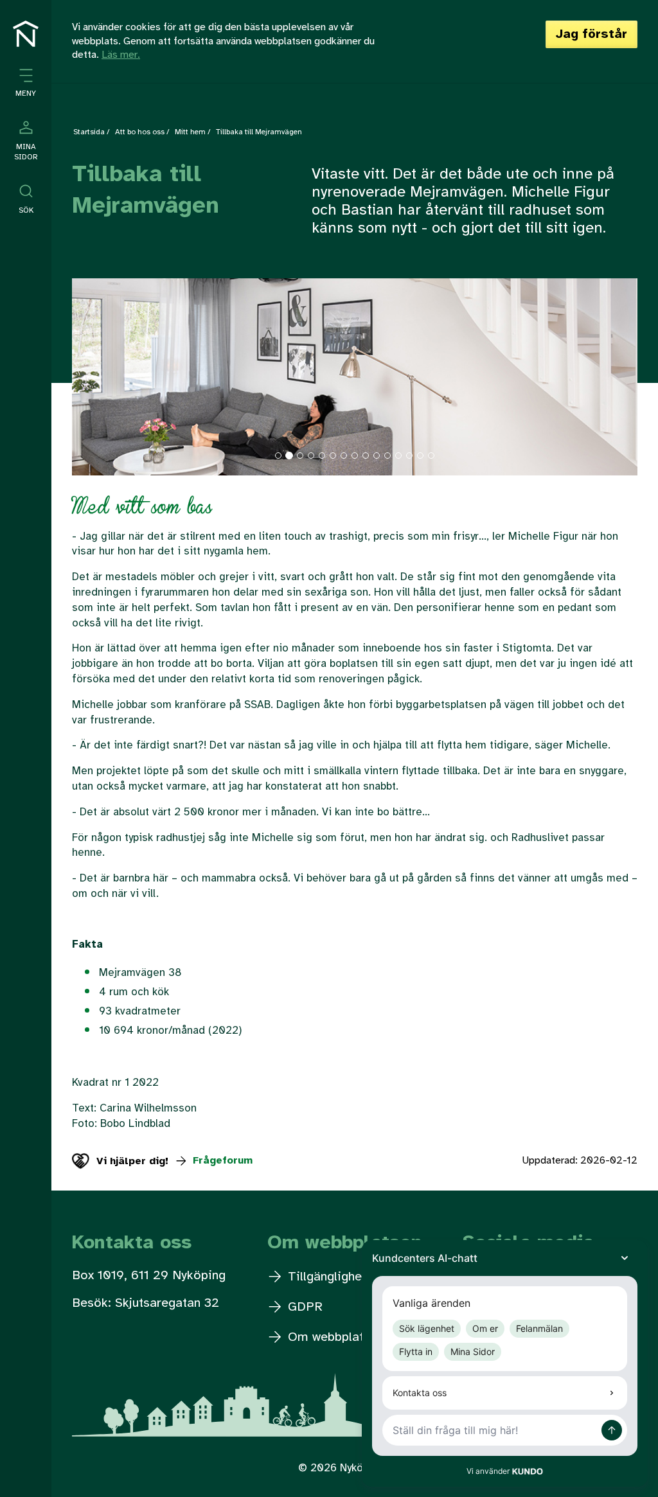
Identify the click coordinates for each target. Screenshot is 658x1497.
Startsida (89, 132)
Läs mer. (121, 54)
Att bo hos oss (139, 132)
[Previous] (114, 383)
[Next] (595, 383)
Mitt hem (190, 132)
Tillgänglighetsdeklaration (361, 1277)
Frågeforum (221, 1160)
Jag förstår (591, 34)
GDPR (303, 1307)
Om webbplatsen (334, 1337)
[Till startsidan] (26, 34)
